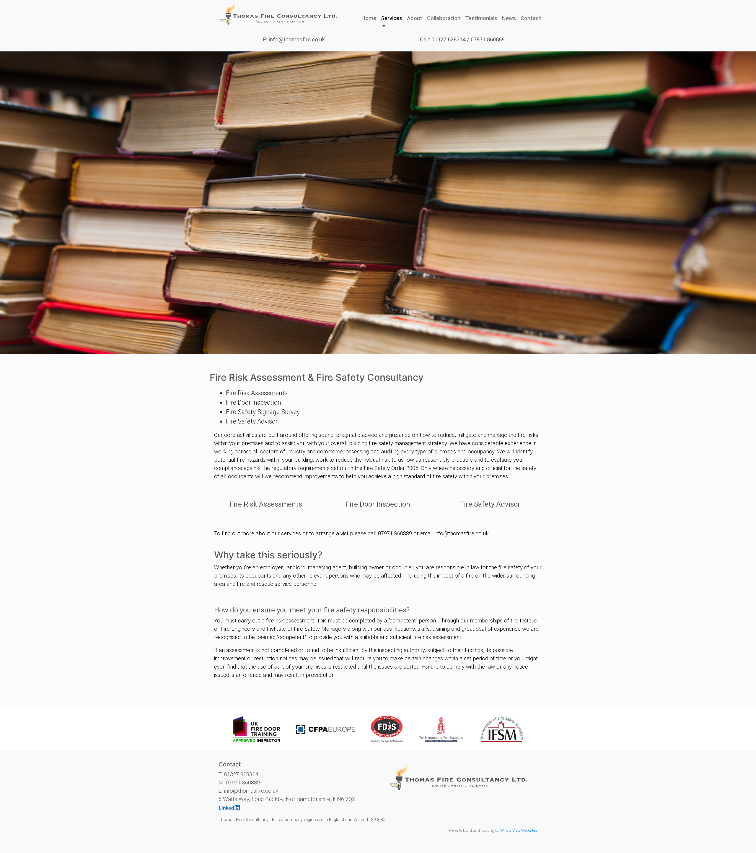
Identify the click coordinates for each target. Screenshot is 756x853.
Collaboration (443, 18)
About (414, 18)
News (509, 18)
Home (370, 18)
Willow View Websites (518, 830)
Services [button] (391, 18)
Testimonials (481, 18)
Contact (531, 18)
